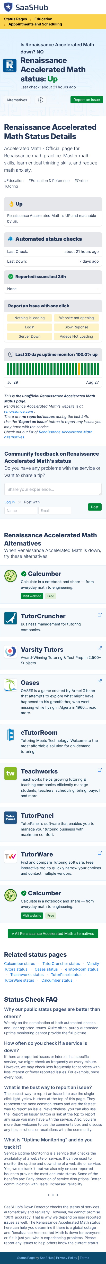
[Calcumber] (10, 576)
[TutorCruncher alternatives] (10, 618)
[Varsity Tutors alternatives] (10, 651)
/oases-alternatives (21, 677)
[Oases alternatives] (10, 685)
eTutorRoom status (82, 969)
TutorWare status (19, 980)
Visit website (32, 596)
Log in (10, 502)
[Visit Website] (100, 615)
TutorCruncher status (61, 963)
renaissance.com (18, 411)
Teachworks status (27, 974)
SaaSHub (47, 1258)
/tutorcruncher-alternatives (27, 610)
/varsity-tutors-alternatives (27, 644)
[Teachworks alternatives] (10, 773)
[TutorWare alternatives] (10, 856)
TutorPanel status (66, 974)
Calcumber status (19, 963)
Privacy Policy (66, 1258)
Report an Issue (87, 99)
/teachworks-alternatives (26, 766)
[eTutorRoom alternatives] (10, 734)
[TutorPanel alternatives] (10, 817)
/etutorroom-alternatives (25, 727)
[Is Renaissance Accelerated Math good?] (41, 100)
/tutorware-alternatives (24, 849)
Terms (84, 1258)
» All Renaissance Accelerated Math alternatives (53, 933)
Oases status (46, 969)
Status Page (26, 1258)
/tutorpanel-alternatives (24, 810)
